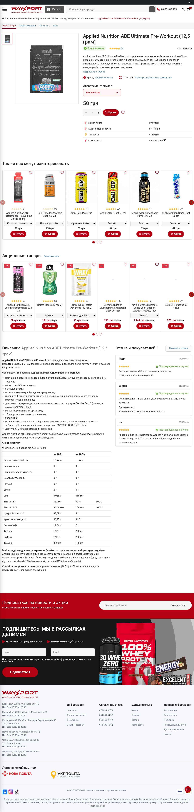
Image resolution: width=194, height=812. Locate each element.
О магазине (72, 720)
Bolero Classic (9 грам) (49, 304)
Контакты (72, 710)
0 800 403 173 (169, 9)
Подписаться (178, 605)
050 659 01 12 (106, 720)
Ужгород (84, 802)
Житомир (164, 799)
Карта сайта (138, 725)
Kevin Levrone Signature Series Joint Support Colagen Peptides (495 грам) (144, 309)
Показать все (51, 256)
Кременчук (114, 802)
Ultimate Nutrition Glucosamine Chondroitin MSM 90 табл (113, 307)
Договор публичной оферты (174, 732)
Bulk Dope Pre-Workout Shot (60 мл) (50, 214)
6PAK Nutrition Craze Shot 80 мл (176, 214)
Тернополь (118, 799)
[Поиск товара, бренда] (152, 9)
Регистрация (170, 715)
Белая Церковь (128, 802)
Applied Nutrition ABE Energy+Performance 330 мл (18, 307)
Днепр (71, 799)
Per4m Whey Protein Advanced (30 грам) (81, 306)
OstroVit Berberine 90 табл (176, 306)
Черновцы (107, 799)
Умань (93, 802)
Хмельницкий (131, 799)
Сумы (63, 802)
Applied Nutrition (104, 77)
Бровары (153, 802)
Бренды (135, 715)
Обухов (162, 802)
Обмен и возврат (75, 725)
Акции (135, 710)
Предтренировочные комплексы (153, 77)
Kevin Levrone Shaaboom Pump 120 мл (144, 214)
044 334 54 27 (106, 715)
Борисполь (142, 802)
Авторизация (170, 710)
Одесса (25, 802)
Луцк (76, 802)
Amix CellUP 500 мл (81, 213)
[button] (4, 9)
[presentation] (2, 202)
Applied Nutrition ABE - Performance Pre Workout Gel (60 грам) (18, 216)
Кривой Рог (102, 802)
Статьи (135, 720)
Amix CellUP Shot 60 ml (113, 213)
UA (189, 2)
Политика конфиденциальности (175, 722)
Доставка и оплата (76, 715)
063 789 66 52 (106, 725)
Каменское (172, 802)
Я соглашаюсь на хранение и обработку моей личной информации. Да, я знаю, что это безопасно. (46, 660)
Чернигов (153, 799)
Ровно (70, 802)
